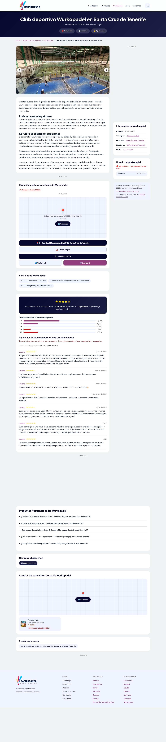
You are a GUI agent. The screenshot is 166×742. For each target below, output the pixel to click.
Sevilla (95, 688)
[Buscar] (147, 5)
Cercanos (137, 6)
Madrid (96, 681)
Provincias (106, 6)
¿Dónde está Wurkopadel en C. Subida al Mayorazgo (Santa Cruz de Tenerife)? (52, 523)
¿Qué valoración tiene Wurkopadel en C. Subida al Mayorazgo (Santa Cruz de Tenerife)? (56, 537)
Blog (128, 6)
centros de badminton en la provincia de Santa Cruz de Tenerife (48, 646)
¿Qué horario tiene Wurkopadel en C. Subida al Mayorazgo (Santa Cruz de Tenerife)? (54, 530)
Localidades (93, 6)
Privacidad (66, 684)
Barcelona (97, 684)
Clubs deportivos (28, 563)
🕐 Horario (83, 31)
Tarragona (128, 702)
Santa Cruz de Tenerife (32, 40)
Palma (96, 699)
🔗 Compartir (85, 263)
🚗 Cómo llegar (63, 249)
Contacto (66, 695)
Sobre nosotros (68, 691)
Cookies (65, 688)
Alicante (96, 691)
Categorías (117, 6)
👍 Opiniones (99, 31)
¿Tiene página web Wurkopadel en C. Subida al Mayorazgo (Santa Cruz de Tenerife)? (54, 543)
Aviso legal (66, 681)
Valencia (127, 695)
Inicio (18, 40)
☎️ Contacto (67, 31)
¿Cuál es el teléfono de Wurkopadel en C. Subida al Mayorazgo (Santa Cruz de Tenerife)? (56, 516)
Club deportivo (133, 136)
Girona (127, 691)
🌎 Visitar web (40, 263)
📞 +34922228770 (63, 256)
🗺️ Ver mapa (63, 224)
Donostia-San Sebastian (103, 702)
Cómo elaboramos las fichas (127, 191)
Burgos (96, 695)
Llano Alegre (48, 40)
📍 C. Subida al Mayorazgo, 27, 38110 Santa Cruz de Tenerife (62, 243)
